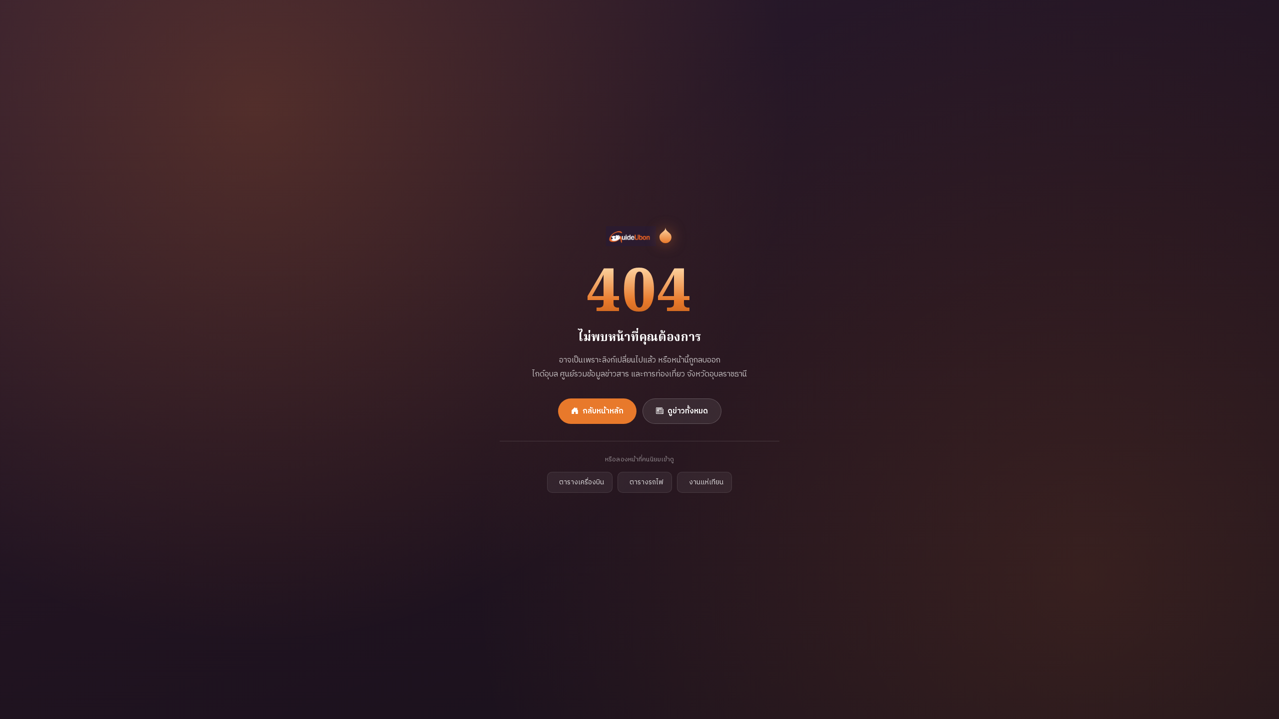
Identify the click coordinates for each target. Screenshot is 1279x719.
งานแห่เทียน (706, 482)
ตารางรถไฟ (646, 482)
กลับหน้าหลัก (603, 411)
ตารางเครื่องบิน (581, 482)
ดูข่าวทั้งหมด (687, 411)
